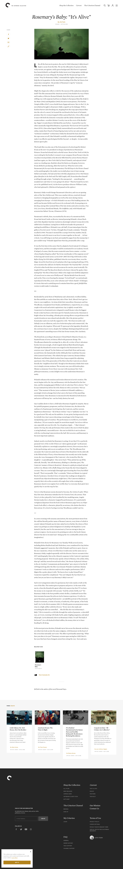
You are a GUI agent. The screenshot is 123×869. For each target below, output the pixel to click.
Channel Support (69, 848)
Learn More (14, 857)
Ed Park (62, 22)
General (66, 840)
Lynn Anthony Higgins (101, 749)
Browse (66, 809)
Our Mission (95, 805)
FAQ (65, 837)
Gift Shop (67, 799)
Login (65, 821)
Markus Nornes (71, 753)
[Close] (30, 852)
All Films (66, 788)
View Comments (44, 675)
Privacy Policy (94, 821)
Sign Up (66, 811)
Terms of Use (95, 818)
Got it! (17, 862)
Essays (57, 24)
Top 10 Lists (93, 788)
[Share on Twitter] (8, 38)
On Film (12, 749)
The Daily (93, 796)
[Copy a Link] (8, 46)
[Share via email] (8, 42)
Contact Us (94, 808)
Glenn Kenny (15, 747)
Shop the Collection (66, 5)
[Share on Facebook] (8, 34)
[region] (17, 858)
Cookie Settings (95, 824)
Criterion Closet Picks (71, 796)
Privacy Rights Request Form (99, 827)
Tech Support (68, 845)
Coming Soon (68, 793)
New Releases (68, 791)
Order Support (68, 843)
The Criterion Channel (92, 5)
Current (78, 5)
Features (92, 793)
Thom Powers (43, 747)
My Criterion (69, 818)
